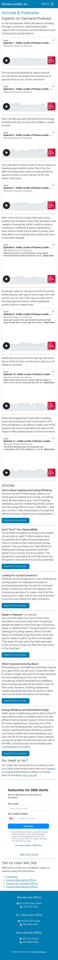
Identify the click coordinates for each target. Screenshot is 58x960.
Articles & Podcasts (20, 12)
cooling (9, 772)
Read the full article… (16, 520)
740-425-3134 (30, 906)
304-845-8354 (30, 942)
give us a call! (29, 775)
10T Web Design (39, 952)
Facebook (11, 876)
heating (51, 768)
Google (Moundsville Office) (22, 886)
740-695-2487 (30, 924)
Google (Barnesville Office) (21, 880)
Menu (45, 3)
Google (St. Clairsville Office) (22, 883)
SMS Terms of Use (29, 854)
